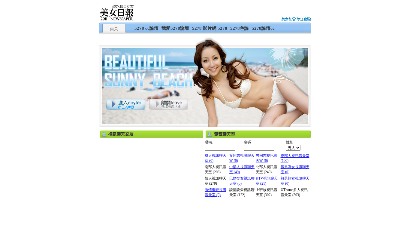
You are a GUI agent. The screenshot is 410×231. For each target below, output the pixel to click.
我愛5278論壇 (175, 28)
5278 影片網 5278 (209, 28)
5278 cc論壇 (146, 28)
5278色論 (239, 28)
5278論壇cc (263, 28)
